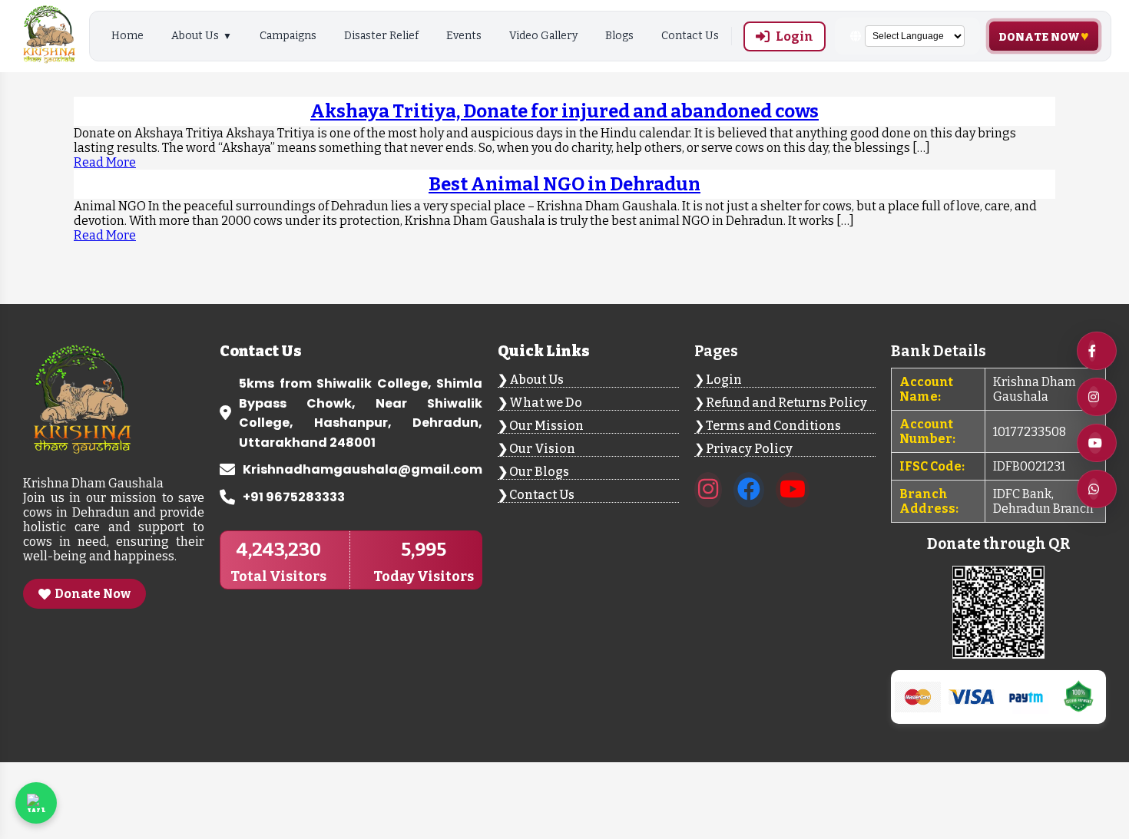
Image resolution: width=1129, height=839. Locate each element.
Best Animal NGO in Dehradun (564, 184)
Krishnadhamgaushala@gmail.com (362, 469)
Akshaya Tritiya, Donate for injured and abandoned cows (564, 111)
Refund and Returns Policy (786, 402)
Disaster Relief (381, 35)
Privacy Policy (749, 448)
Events (464, 35)
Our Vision (542, 448)
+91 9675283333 (294, 497)
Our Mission (546, 425)
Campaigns (288, 35)
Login (794, 36)
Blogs (619, 35)
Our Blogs (539, 471)
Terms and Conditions (773, 425)
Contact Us (690, 35)
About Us (195, 35)
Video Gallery (543, 35)
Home (127, 35)
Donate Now (1039, 37)
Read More (105, 162)
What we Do (545, 402)
